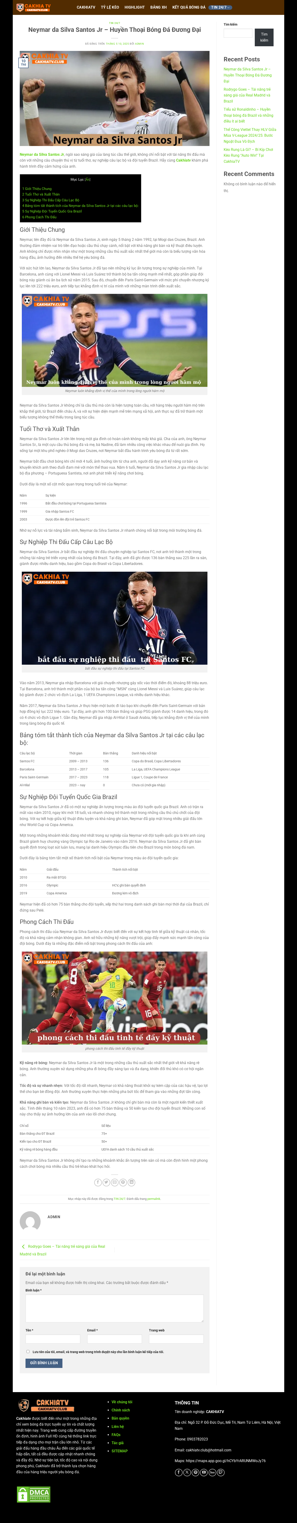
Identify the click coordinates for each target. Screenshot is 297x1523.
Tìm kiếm (230, 25)
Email (92, 1330)
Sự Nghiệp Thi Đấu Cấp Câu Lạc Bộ (50, 200)
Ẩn (88, 179)
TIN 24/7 (218, 7)
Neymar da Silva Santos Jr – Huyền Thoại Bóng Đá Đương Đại (248, 75)
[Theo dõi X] (187, 1473)
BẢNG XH (158, 7)
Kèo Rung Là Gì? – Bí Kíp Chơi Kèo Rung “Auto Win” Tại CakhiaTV (248, 155)
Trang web (157, 1330)
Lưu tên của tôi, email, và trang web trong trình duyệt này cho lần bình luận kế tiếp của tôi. (98, 1352)
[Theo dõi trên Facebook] (179, 1473)
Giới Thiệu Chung (37, 189)
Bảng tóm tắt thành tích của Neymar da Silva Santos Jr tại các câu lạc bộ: (80, 206)
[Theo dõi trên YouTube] (204, 1473)
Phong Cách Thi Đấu (39, 217)
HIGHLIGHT (135, 7)
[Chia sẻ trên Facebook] (98, 1182)
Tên (29, 1330)
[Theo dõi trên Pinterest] (195, 1473)
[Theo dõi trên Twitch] (221, 1473)
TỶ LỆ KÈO (110, 7)
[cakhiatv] (41, 7)
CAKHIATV (86, 7)
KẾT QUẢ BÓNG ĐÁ (189, 7)
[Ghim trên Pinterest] (123, 1182)
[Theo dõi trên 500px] (212, 1473)
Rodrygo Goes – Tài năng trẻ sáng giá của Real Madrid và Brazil (247, 95)
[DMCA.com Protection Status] (33, 1494)
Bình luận (34, 1290)
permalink (153, 1199)
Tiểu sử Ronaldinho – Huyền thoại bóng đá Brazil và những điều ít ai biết (248, 115)
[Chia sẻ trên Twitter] (106, 1182)
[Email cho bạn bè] (115, 1182)
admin (139, 43)
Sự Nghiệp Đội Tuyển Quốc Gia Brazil (52, 211)
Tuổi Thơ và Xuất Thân (41, 194)
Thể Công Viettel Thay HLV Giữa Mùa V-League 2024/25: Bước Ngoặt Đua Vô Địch (250, 135)
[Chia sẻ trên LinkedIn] (131, 1182)
